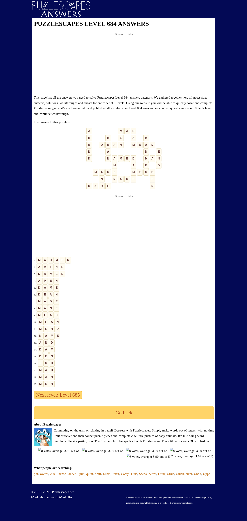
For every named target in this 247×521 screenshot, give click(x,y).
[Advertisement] (124, 64)
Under (72, 474)
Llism (106, 474)
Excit (115, 474)
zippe (206, 474)
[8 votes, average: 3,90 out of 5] (59, 451)
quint (89, 474)
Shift (98, 474)
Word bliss (66, 497)
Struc (170, 474)
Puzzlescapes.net (63, 492)
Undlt (197, 474)
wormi (44, 474)
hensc (62, 474)
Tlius (134, 474)
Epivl (80, 474)
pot (36, 474)
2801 (53, 474)
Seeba (143, 474)
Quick (180, 474)
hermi (152, 474)
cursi (189, 474)
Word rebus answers (44, 497)
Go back (124, 412)
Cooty (125, 474)
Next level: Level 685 (58, 395)
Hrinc (161, 474)
